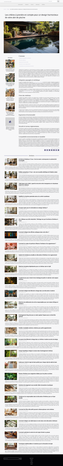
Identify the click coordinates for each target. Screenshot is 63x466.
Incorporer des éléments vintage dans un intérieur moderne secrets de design (38, 339)
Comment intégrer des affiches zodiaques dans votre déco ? (34, 232)
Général (43, 4)
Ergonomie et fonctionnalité (23, 62)
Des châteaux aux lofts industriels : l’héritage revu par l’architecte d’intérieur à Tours (38, 220)
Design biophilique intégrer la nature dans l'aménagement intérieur (36, 351)
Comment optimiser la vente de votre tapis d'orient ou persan (34, 432)
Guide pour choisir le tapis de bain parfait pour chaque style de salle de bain (38, 362)
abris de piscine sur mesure (37, 82)
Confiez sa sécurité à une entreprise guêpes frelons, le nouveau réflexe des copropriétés (10, 84)
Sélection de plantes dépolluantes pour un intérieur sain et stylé (35, 266)
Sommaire (22, 56)
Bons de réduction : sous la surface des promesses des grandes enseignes (10, 70)
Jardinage (37, 4)
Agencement (20, 4)
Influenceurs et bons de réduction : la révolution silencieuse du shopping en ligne (10, 128)
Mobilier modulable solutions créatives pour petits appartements (35, 328)
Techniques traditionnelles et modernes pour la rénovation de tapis (36, 443)
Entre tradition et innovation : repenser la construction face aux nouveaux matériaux (10, 99)
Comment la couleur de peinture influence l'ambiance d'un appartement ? (37, 243)
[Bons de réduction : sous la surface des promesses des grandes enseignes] (10, 63)
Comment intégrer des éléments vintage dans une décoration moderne (37, 291)
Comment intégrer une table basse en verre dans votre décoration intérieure (38, 421)
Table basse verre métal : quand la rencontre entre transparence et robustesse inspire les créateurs (38, 184)
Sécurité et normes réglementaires (24, 64)
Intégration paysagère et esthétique (25, 58)
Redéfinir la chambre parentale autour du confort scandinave (34, 196)
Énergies (26, 4)
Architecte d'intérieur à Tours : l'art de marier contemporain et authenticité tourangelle (10, 113)
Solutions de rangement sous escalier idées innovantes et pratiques (36, 385)
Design (32, 4)
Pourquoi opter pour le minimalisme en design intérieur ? (33, 208)
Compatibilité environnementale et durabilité (26, 66)
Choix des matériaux (22, 60)
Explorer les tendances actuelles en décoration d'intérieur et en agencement (38, 255)
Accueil (5, 9)
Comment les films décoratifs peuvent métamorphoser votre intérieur (36, 409)
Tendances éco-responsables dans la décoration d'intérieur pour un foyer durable (37, 397)
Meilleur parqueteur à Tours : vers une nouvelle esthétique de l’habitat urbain (38, 172)
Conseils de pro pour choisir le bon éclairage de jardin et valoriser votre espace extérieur (38, 278)
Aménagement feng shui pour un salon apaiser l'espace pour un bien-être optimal (37, 315)
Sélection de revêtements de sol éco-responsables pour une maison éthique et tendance (38, 303)
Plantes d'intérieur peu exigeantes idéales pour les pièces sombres (35, 373)
